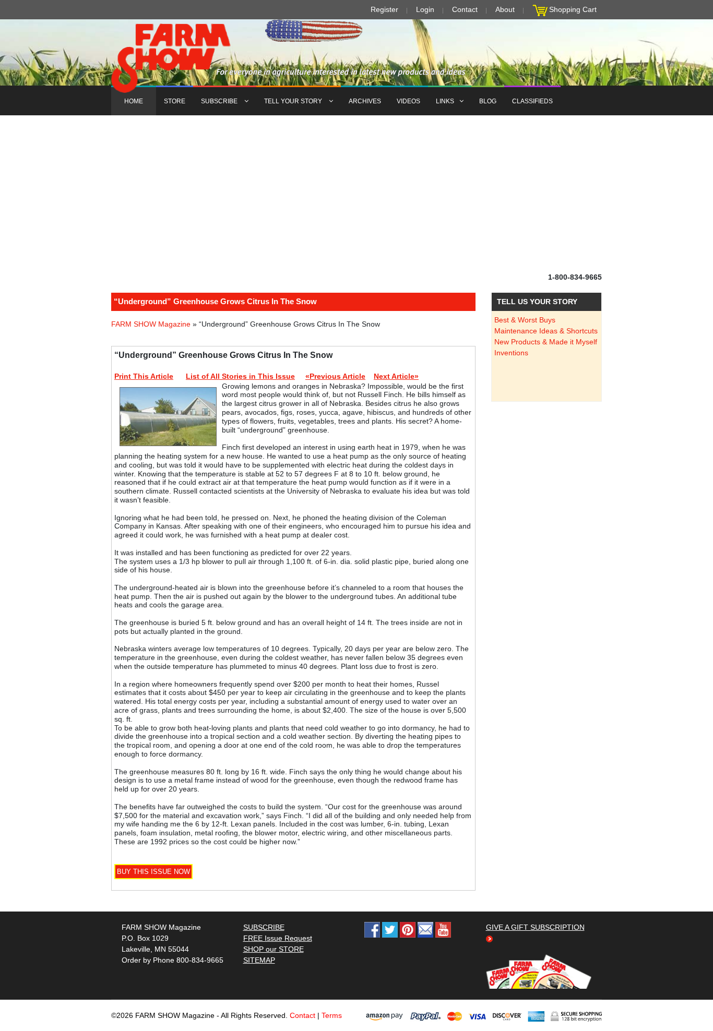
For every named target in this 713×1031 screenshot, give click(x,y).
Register (384, 9)
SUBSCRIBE (220, 101)
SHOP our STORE (273, 949)
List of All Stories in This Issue (240, 376)
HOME (133, 101)
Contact (465, 9)
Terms (332, 1015)
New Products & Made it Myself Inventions (545, 347)
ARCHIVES (365, 101)
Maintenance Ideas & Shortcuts (546, 331)
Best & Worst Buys (524, 320)
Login (425, 9)
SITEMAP (259, 960)
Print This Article (143, 376)
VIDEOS (408, 101)
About (505, 9)
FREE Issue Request (277, 938)
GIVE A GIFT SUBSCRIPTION (535, 927)
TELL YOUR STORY (294, 101)
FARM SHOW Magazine (151, 324)
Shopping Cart (573, 9)
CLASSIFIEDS (532, 101)
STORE (174, 101)
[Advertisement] (356, 194)
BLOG (487, 101)
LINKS (445, 101)
